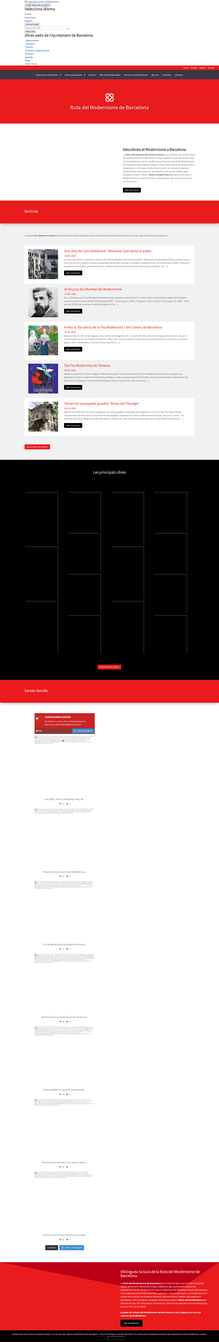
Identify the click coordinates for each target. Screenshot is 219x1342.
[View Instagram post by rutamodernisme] (91, 792)
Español (194, 68)
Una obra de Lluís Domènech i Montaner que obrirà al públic (108, 251)
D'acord (101, 1338)
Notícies (92, 75)
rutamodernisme (64, 739)
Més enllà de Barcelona (110, 75)
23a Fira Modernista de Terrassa (87, 365)
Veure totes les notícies (37, 446)
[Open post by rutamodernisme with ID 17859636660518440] (65, 1056)
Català (37, 5)
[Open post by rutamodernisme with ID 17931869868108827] (65, 766)
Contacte (179, 75)
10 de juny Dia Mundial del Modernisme (93, 289)
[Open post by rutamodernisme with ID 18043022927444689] (65, 1129)
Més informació (132, 190)
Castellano (30, 17)
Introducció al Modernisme (136, 75)
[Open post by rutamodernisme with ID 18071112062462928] (65, 838)
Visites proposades (73, 75)
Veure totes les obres (109, 667)
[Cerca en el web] (68, 28)
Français (211, 68)
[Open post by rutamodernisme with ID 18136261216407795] (65, 1201)
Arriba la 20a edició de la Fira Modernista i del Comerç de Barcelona (113, 327)
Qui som (155, 75)
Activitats (167, 75)
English (28, 20)
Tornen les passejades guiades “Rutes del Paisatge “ (102, 403)
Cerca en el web (32, 27)
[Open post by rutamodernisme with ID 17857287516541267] (65, 984)
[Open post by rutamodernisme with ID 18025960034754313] (65, 911)
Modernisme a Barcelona (47, 75)
